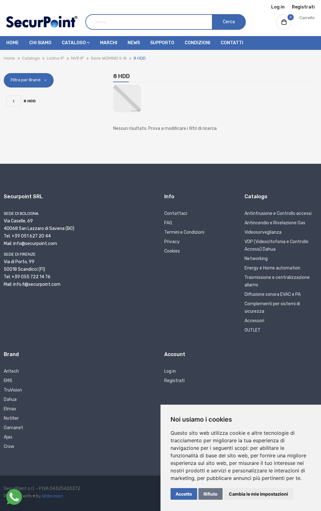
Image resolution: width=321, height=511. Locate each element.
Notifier (11, 418)
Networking (256, 258)
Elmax (10, 409)
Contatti (232, 42)
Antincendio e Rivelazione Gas (275, 223)
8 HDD (140, 58)
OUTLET (252, 330)
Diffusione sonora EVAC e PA (273, 294)
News (134, 42)
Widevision (52, 496)
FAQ (168, 223)
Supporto (162, 42)
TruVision (13, 390)
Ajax (8, 437)
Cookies (172, 251)
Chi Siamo (40, 42)
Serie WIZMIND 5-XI (109, 58)
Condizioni (197, 42)
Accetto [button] (184, 494)
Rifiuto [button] (210, 494)
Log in (278, 7)
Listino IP (55, 58)
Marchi (108, 42)
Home (12, 42)
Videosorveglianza (263, 232)
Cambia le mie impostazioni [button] (258, 494)
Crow (9, 446)
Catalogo (74, 42)
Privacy (172, 241)
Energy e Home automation (272, 268)
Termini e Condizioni (184, 232)
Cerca (229, 21)
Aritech (11, 371)
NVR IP (77, 58)
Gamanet (13, 427)
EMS (8, 380)
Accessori (254, 320)
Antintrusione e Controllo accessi (278, 213)
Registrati (303, 7)
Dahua (10, 399)
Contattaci (175, 213)
